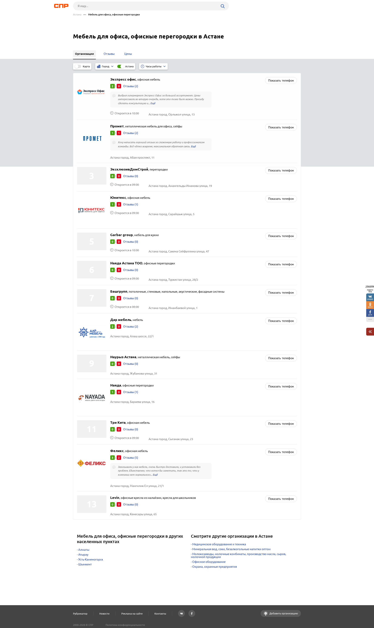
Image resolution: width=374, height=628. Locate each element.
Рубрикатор (80, 613)
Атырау (83, 554)
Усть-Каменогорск (90, 559)
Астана (77, 14)
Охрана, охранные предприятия (214, 566)
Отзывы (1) (130, 204)
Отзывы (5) (130, 457)
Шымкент (85, 564)
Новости (104, 613)
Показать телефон (281, 80)
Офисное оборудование (209, 561)
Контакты (160, 613)
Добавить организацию (283, 613)
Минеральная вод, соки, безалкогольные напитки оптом (231, 549)
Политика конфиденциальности (125, 624)
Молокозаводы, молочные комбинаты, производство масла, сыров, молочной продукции (238, 555)
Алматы (83, 549)
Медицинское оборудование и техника (219, 544)
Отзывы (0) (130, 176)
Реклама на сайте (132, 613)
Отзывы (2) (130, 86)
